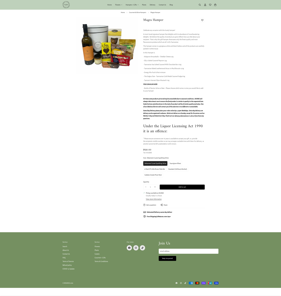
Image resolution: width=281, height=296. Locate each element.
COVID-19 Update (68, 269)
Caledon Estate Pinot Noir (153, 175)
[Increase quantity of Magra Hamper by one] (155, 186)
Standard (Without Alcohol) (177, 169)
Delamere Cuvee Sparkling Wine (155, 163)
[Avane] (66, 5)
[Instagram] (136, 247)
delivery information (181, 116)
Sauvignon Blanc (175, 163)
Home (109, 5)
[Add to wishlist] (202, 20)
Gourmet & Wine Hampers (137, 12)
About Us (66, 250)
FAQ (64, 258)
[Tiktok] (142, 247)
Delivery (152, 5)
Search (65, 246)
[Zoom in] (133, 21)
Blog (171, 5)
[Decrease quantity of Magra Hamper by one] (145, 186)
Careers (97, 254)
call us (192, 116)
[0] (215, 4)
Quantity (146, 182)
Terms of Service (68, 261)
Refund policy (67, 265)
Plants (144, 5)
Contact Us (162, 5)
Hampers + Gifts (131, 5)
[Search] (200, 4)
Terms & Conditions (101, 261)
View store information (154, 199)
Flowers (117, 5)
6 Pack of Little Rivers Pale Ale (154, 169)
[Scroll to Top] (276, 284)
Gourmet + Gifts (100, 258)
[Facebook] (129, 247)
